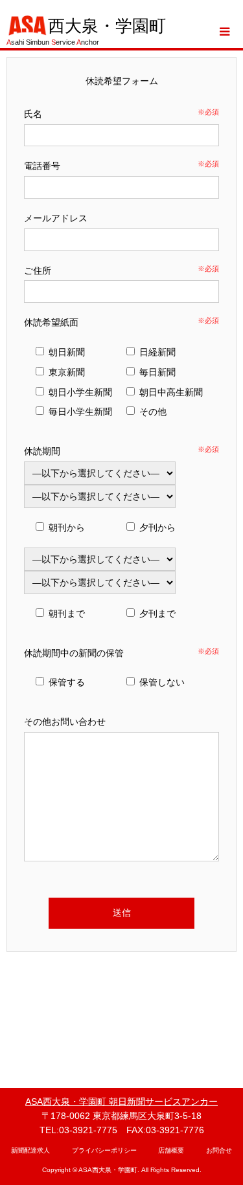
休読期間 (42, 451)
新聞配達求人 (30, 1150)
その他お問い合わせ (65, 721)
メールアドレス (55, 218)
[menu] (223, 32)
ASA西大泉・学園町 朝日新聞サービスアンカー (121, 1101)
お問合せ (219, 1150)
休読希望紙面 (51, 322)
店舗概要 (171, 1150)
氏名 (33, 114)
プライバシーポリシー (104, 1150)
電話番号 (42, 166)
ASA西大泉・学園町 (107, 1169)
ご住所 (37, 270)
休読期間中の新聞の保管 (74, 653)
